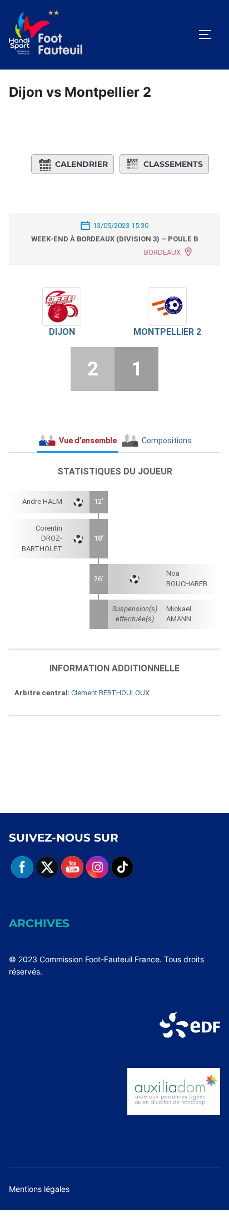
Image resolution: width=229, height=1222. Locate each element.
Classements (173, 164)
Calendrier (81, 164)
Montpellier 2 (167, 331)
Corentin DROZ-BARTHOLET (42, 538)
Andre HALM (42, 501)
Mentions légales (39, 1189)
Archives (39, 923)
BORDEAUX (162, 252)
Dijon (62, 331)
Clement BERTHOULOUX (110, 693)
